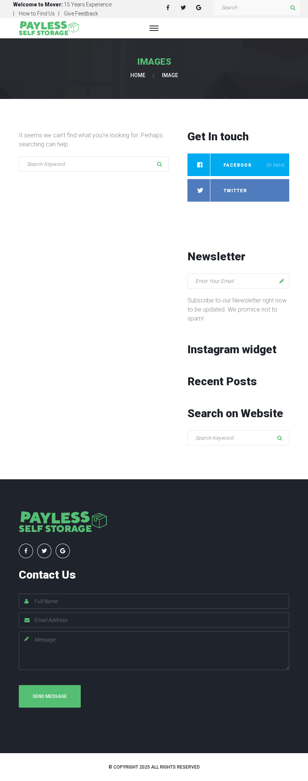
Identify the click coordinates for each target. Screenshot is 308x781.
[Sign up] (281, 281)
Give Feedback (81, 14)
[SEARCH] (292, 7)
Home (137, 75)
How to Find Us (37, 14)
